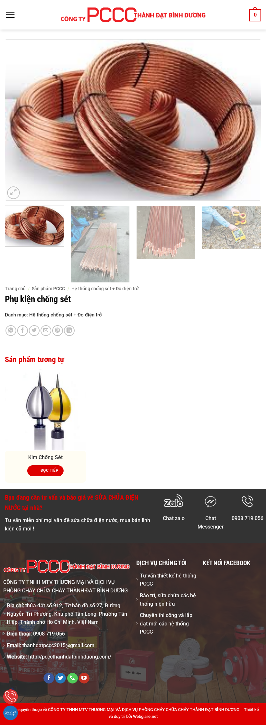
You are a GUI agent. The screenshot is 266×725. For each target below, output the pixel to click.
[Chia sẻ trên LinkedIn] (69, 330)
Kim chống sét (45, 457)
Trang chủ (15, 288)
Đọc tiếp (49, 470)
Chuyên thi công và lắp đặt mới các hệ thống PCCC (166, 623)
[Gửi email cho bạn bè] (46, 330)
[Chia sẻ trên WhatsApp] (11, 330)
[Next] (248, 120)
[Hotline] (10, 696)
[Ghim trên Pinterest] (57, 330)
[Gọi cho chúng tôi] (72, 678)
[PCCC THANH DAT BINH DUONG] (133, 14)
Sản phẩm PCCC (48, 288)
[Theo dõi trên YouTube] (84, 678)
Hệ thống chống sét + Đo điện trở (105, 288)
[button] (10, 14)
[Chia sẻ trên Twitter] (34, 330)
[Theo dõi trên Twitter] (60, 678)
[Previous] (18, 120)
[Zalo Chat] (10, 713)
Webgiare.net (145, 716)
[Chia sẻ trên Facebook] (22, 330)
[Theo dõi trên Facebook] (48, 678)
